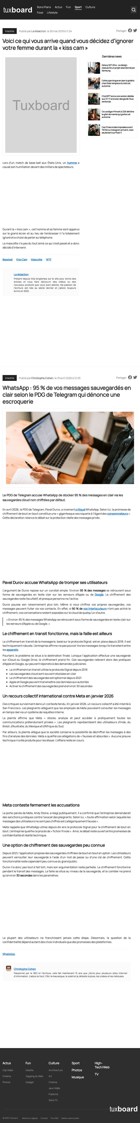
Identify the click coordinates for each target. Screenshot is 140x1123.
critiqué (80, 509)
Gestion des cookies (70, 1118)
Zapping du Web (34, 1076)
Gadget (30, 1082)
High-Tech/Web (102, 1065)
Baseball (8, 259)
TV (97, 1074)
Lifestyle (52, 12)
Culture (90, 7)
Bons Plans (44, 7)
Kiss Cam (21, 259)
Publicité (53, 1094)
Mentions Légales (30, 1118)
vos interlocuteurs (95, 608)
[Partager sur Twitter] (135, 30)
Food (40, 12)
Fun (68, 7)
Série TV (53, 1100)
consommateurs (117, 513)
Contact (44, 1118)
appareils (12, 650)
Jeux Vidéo (54, 1088)
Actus (58, 7)
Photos (6, 1082)
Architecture (56, 1070)
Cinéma (7, 1076)
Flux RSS (54, 1118)
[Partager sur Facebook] (130, 30)
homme (72, 163)
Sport (78, 7)
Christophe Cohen (42, 378)
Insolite (9, 31)
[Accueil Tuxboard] (17, 10)
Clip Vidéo (8, 1070)
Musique (78, 1077)
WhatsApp (9, 954)
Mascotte (36, 259)
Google (99, 594)
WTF (48, 259)
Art (50, 1076)
